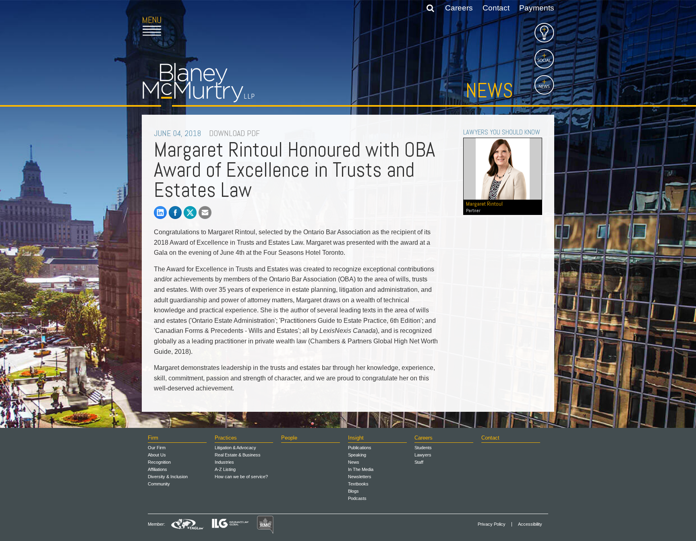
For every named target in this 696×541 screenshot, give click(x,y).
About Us (157, 454)
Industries (224, 462)
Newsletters (359, 476)
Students (423, 447)
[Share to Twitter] (190, 212)
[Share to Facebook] (175, 212)
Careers (459, 8)
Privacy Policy (491, 524)
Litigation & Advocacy (235, 447)
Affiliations (157, 469)
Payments (536, 8)
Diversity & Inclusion (168, 476)
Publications (359, 447)
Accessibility (530, 524)
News (489, 90)
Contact (496, 8)
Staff (418, 462)
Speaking (357, 454)
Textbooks (358, 483)
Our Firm (157, 447)
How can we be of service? (241, 476)
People (289, 438)
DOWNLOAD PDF (234, 133)
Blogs (353, 491)
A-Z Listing (225, 469)
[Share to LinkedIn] (160, 212)
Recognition (159, 462)
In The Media (360, 469)
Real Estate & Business (238, 454)
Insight (356, 438)
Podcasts (357, 498)
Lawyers (422, 454)
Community (159, 483)
